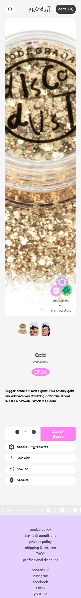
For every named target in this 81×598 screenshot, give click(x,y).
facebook (40, 582)
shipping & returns (40, 547)
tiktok (40, 588)
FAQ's (40, 553)
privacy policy (40, 541)
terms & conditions (40, 535)
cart (65, 9)
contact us (41, 569)
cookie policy (40, 529)
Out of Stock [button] (58, 434)
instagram (40, 575)
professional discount (40, 560)
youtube (40, 594)
